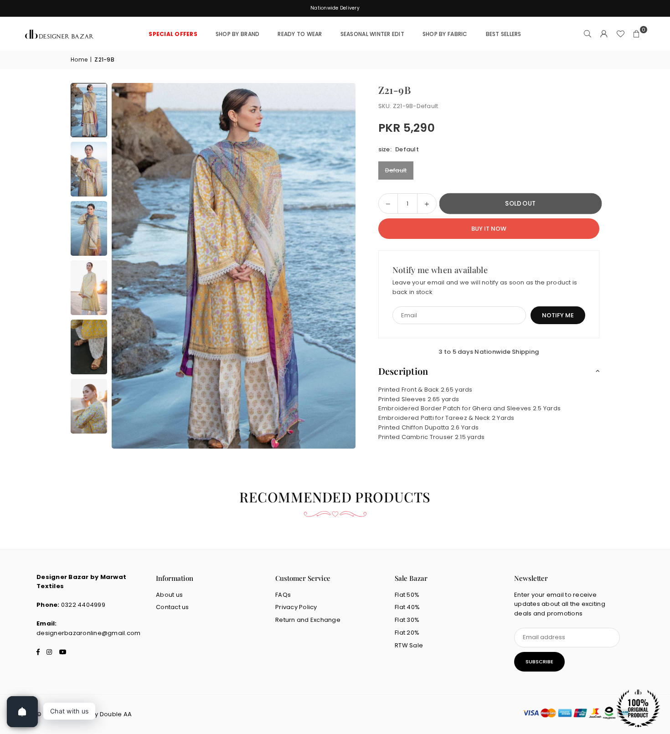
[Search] (587, 34)
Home (79, 59)
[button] (637, 34)
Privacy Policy (296, 607)
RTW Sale (409, 645)
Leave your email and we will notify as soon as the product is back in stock (484, 287)
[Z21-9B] (89, 110)
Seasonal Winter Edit (372, 34)
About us (169, 594)
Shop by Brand (237, 34)
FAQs (283, 594)
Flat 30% (407, 619)
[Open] (22, 711)
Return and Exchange (307, 619)
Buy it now (488, 228)
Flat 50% (407, 594)
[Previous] (130, 265)
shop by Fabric (445, 34)
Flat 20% (407, 632)
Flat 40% (407, 607)
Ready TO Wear (300, 34)
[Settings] (604, 34)
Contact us (172, 607)
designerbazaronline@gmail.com (88, 633)
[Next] (337, 265)
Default (396, 170)
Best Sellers (503, 34)
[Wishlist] (620, 34)
